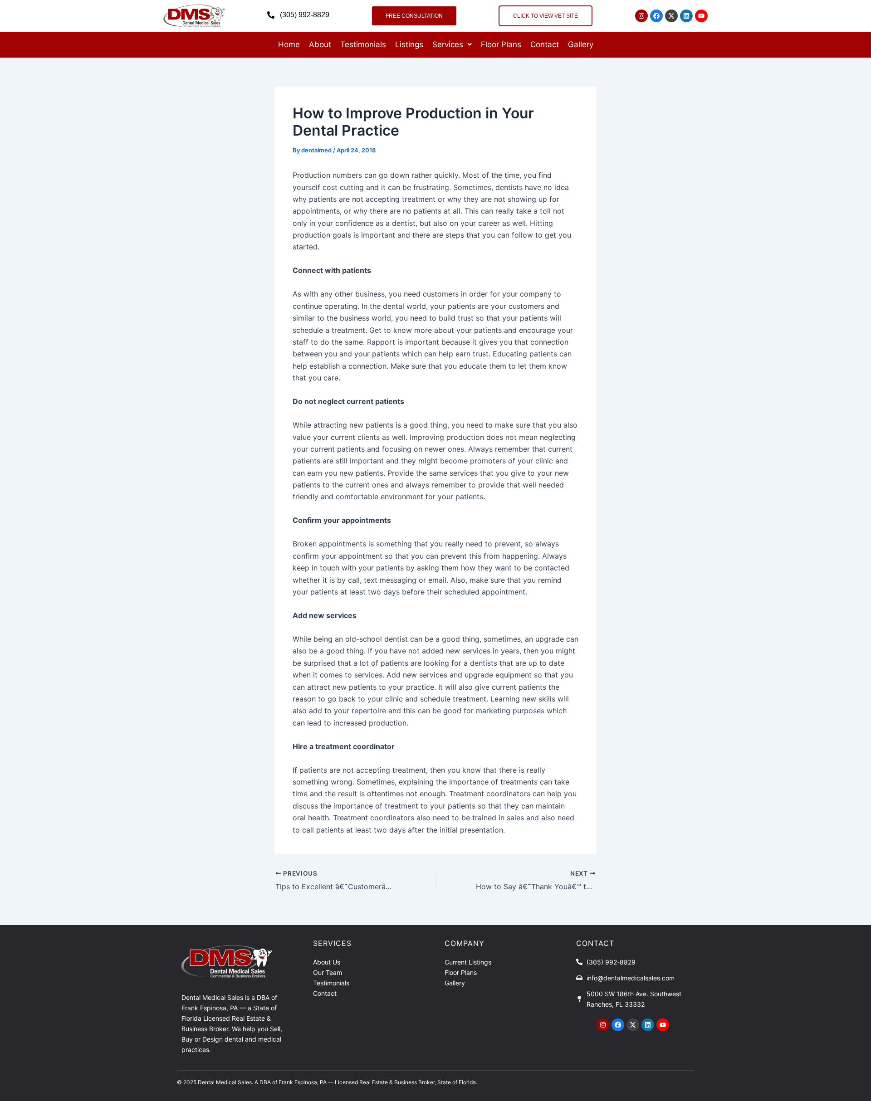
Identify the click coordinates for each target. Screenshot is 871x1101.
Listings (409, 44)
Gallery (580, 44)
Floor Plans (501, 44)
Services (447, 44)
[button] (452, 44)
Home (289, 44)
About (320, 44)
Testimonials (363, 44)
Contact (544, 44)
